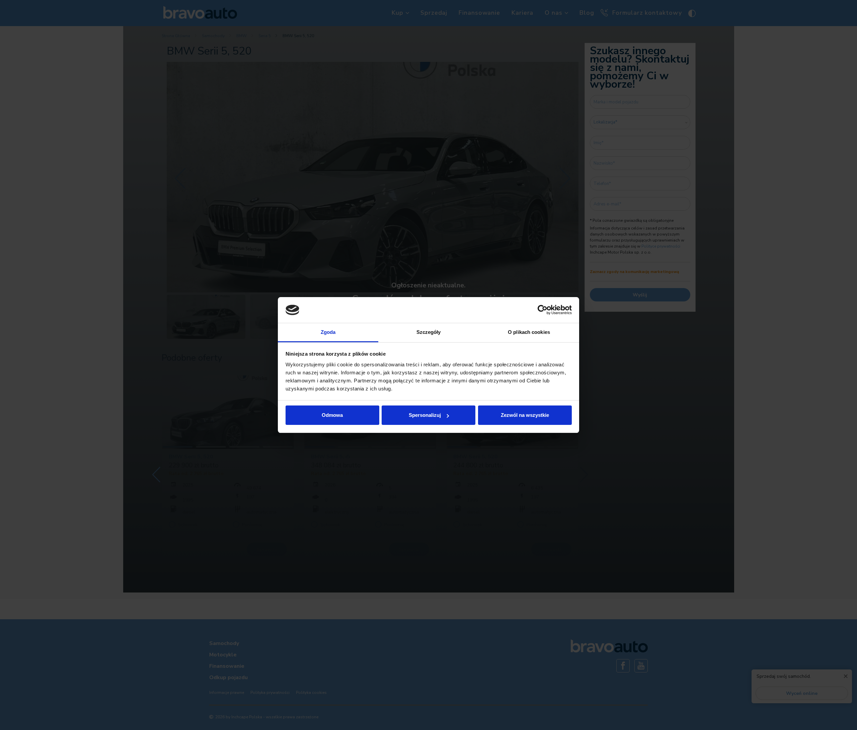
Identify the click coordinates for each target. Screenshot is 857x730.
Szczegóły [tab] (428, 332)
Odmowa (332, 415)
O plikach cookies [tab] (529, 332)
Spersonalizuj (425, 415)
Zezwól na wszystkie (525, 415)
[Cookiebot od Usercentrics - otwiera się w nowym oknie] (542, 310)
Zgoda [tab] (328, 332)
